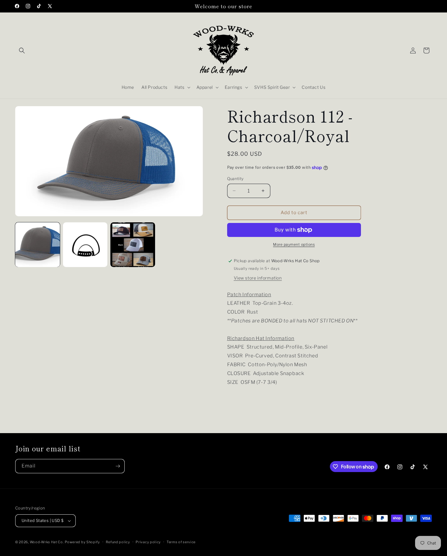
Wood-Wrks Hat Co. (47, 542)
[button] (22, 50)
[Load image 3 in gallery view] (132, 244)
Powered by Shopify (82, 542)
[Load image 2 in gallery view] (85, 244)
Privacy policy (148, 542)
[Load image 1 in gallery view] (37, 244)
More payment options (294, 244)
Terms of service (181, 542)
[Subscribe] (117, 466)
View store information (258, 277)
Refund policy (118, 542)
